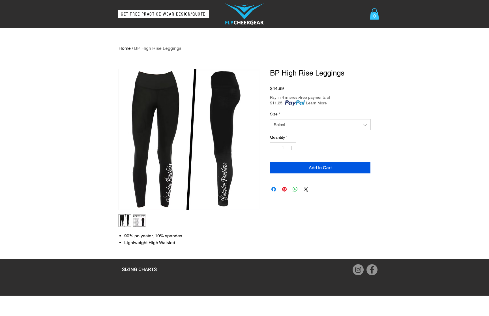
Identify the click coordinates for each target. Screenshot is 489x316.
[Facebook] (372, 269)
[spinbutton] (283, 148)
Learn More (316, 103)
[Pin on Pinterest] (284, 189)
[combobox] (320, 124)
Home (125, 48)
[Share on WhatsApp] (295, 189)
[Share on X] (306, 189)
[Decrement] (274, 148)
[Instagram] (358, 269)
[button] (374, 14)
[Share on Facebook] (273, 189)
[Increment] (291, 148)
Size (275, 114)
